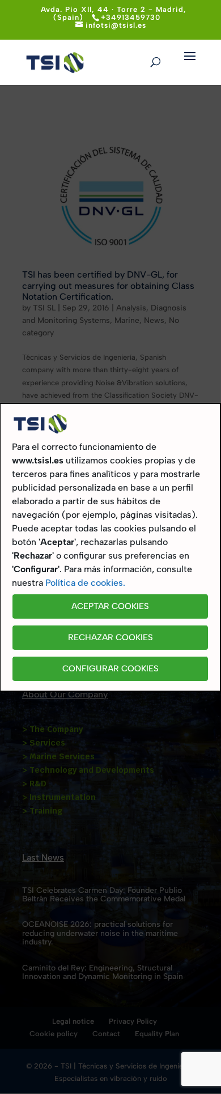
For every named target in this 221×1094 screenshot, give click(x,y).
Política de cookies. (85, 582)
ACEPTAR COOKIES (110, 606)
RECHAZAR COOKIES (110, 637)
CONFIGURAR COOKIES (110, 668)
